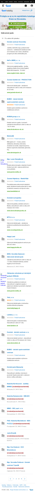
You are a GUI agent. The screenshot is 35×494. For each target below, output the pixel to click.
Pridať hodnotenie (19, 44)
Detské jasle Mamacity (15, 367)
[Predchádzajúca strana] (10, 479)
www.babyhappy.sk (13, 308)
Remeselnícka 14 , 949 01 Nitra (16, 414)
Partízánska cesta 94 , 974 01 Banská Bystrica (18, 439)
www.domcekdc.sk (13, 343)
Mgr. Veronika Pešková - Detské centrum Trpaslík (18, 465)
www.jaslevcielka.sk (14, 172)
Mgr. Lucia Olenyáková (15, 159)
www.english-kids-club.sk (16, 73)
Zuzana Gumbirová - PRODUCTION (19, 80)
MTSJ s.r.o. (11, 217)
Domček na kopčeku (14, 198)
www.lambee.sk (12, 326)
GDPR (21, 485)
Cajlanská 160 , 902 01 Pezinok (16, 471)
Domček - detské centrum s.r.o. (18, 332)
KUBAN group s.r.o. (13, 116)
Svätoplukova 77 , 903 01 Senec (16, 455)
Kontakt (15, 486)
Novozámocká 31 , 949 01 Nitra (16, 402)
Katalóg (4, 485)
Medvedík (10, 136)
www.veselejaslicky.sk (15, 230)
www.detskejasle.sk (14, 152)
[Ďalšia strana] (25, 479)
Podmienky (15, 485)
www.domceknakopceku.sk (16, 211)
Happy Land (11, 236)
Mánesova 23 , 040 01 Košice (15, 266)
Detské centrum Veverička (16, 42)
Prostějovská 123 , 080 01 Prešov (16, 426)
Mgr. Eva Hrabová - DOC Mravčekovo (15, 450)
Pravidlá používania (7, 486)
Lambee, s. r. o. (12, 315)
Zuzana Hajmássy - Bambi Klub (17, 178)
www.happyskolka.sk (14, 247)
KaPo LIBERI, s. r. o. (13, 60)
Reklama (9, 485)
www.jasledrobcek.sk (14, 92)
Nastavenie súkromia (23, 486)
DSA (25, 485)
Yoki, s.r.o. (10, 297)
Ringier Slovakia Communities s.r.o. (19, 489)
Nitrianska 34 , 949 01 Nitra (15, 389)
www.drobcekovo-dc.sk (15, 129)
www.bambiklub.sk (13, 191)
